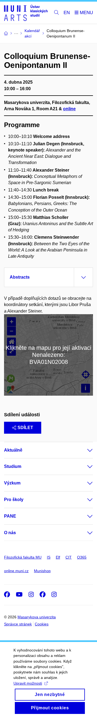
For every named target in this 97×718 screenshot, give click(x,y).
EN (67, 12)
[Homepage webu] (26, 13)
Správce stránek (18, 624)
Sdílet (25, 427)
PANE (10, 516)
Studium (12, 466)
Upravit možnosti (27, 683)
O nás (10, 532)
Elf (58, 557)
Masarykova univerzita (37, 617)
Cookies (41, 624)
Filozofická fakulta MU (22, 557)
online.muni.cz (16, 571)
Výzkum (12, 483)
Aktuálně (13, 450)
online (69, 108)
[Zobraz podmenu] (85, 450)
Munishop (42, 571)
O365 (81, 557)
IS (48, 557)
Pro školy (13, 499)
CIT (68, 557)
